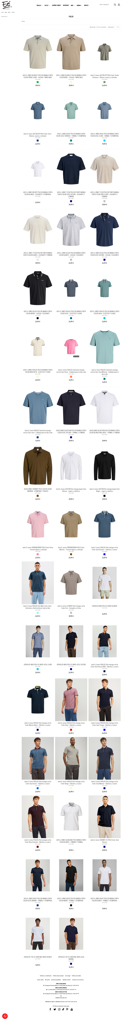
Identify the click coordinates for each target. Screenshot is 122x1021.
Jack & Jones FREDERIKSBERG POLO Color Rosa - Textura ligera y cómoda (38, 548)
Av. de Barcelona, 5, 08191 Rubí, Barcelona (58, 989)
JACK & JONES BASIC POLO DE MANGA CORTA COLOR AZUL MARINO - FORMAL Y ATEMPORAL (37, 899)
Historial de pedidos (56, 980)
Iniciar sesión (40, 980)
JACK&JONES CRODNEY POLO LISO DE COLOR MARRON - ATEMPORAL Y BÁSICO (38, 490)
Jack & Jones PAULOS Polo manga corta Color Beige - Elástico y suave (71, 782)
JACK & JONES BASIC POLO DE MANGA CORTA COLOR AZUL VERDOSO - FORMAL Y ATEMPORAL (71, 135)
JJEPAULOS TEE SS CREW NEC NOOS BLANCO (38, 957)
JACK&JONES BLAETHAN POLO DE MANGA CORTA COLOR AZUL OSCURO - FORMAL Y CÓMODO (71, 431)
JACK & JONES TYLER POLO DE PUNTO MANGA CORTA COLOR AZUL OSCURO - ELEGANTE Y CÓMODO (71, 194)
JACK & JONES (37, 79)
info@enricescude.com (61, 998)
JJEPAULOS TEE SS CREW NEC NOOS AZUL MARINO (71, 958)
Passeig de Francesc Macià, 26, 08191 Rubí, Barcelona (58, 985)
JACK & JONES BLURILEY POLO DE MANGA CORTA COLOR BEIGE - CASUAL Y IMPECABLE (71, 76)
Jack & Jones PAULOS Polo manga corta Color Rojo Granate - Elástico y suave (37, 841)
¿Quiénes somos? (66, 980)
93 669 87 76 (73, 989)
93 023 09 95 (76, 985)
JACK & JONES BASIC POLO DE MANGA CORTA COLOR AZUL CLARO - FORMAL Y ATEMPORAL (104, 135)
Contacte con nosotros (78, 980)
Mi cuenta (47, 980)
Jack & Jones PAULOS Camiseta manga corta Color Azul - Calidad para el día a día (37, 431)
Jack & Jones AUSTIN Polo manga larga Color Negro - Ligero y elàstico (104, 490)
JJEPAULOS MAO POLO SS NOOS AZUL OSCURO (71, 664)
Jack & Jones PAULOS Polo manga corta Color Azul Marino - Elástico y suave (104, 782)
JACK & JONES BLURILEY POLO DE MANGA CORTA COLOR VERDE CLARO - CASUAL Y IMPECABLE (38, 76)
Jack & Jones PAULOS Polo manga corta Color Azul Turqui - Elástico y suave (104, 724)
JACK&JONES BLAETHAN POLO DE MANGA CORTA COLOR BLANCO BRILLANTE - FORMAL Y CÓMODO (104, 431)
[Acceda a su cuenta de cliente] (119, 4)
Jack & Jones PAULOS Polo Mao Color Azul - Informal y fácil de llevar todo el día (37, 607)
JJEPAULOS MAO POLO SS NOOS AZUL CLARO (38, 664)
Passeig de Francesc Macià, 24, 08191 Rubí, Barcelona (58, 993)
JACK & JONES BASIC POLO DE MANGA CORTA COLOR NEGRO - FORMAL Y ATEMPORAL (71, 899)
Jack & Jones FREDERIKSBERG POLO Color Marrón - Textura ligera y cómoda (71, 548)
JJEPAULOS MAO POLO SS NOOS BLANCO (104, 606)
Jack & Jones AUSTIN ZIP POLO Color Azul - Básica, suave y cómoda (37, 135)
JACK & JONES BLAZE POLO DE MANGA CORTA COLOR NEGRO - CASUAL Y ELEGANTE (38, 312)
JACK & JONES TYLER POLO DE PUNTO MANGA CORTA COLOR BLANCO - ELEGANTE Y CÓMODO (37, 254)
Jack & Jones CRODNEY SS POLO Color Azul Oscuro (104, 841)
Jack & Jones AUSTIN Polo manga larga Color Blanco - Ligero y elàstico (71, 490)
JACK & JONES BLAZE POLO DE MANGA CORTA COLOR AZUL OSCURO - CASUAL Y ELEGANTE (104, 254)
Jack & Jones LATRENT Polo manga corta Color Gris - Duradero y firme (71, 607)
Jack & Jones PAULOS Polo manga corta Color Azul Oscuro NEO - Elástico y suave (104, 665)
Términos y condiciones (45, 976)
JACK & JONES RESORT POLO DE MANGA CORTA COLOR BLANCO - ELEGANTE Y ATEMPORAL (37, 193)
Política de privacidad (58, 976)
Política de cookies (76, 976)
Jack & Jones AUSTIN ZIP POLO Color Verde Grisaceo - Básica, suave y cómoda (104, 76)
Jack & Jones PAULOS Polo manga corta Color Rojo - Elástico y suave (71, 724)
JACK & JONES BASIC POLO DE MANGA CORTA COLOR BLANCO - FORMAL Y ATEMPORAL (104, 899)
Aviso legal (67, 976)
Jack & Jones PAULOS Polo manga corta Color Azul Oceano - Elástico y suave (104, 548)
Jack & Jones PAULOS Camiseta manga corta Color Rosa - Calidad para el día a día (71, 371)
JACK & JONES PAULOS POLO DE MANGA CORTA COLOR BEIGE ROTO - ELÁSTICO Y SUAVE (37, 371)
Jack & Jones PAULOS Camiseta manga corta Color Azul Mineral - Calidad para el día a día (104, 372)
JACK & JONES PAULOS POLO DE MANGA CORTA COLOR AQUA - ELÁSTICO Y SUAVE (104, 312)
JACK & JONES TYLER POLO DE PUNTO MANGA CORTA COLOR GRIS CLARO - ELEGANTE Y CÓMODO (104, 194)
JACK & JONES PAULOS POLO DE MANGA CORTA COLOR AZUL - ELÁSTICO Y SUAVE (71, 312)
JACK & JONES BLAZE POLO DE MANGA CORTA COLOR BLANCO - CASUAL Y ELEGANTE (71, 254)
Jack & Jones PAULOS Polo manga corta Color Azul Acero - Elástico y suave (37, 782)
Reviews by (4, 16)
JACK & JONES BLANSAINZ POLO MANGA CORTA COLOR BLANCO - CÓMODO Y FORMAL (71, 841)
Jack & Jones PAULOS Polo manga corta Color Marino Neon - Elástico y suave (37, 724)
